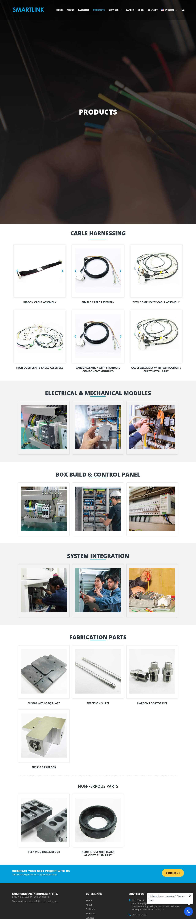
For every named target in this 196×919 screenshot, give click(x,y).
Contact (152, 9)
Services (113, 9)
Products (99, 9)
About (70, 9)
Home (59, 9)
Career (130, 9)
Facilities (83, 9)
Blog (141, 9)
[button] (183, 9)
